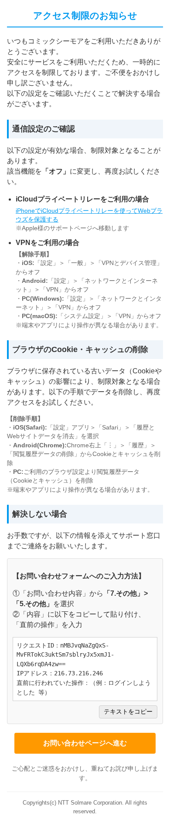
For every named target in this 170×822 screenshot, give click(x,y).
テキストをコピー (128, 711)
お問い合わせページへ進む (85, 743)
